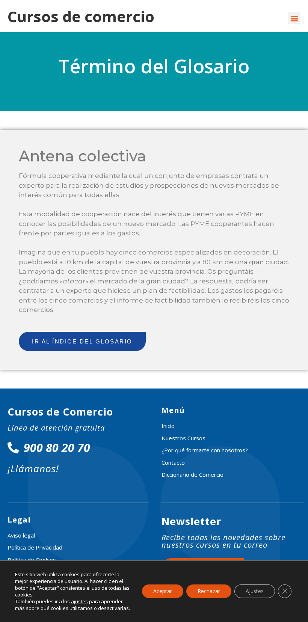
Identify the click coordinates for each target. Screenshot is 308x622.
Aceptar (162, 591)
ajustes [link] (79, 601)
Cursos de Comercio (60, 412)
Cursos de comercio (81, 16)
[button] (294, 18)
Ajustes (255, 591)
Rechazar (209, 591)
